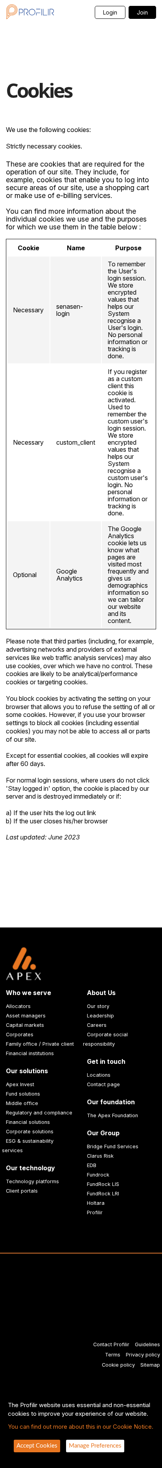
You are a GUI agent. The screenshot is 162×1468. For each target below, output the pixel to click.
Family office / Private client (40, 1044)
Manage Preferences (95, 1446)
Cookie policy (118, 1365)
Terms (112, 1355)
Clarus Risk (100, 1156)
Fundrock (98, 1175)
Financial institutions (30, 1053)
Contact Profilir (111, 1344)
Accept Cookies (37, 1446)
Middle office (22, 1103)
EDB (91, 1165)
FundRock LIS (103, 1184)
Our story (98, 1006)
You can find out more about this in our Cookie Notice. (80, 1426)
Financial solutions (28, 1122)
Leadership (100, 1016)
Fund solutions (23, 1094)
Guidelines (147, 1344)
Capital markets (25, 1025)
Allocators (18, 1006)
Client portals (22, 1191)
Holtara (96, 1203)
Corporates (19, 1034)
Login (110, 12)
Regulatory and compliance (39, 1113)
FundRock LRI (103, 1194)
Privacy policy (143, 1355)
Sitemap (150, 1365)
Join (142, 12)
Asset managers (26, 1016)
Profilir (95, 1212)
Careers (97, 1025)
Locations (98, 1075)
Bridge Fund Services (112, 1146)
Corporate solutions (29, 1131)
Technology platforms (32, 1181)
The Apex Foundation (112, 1115)
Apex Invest (20, 1084)
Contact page (103, 1084)
